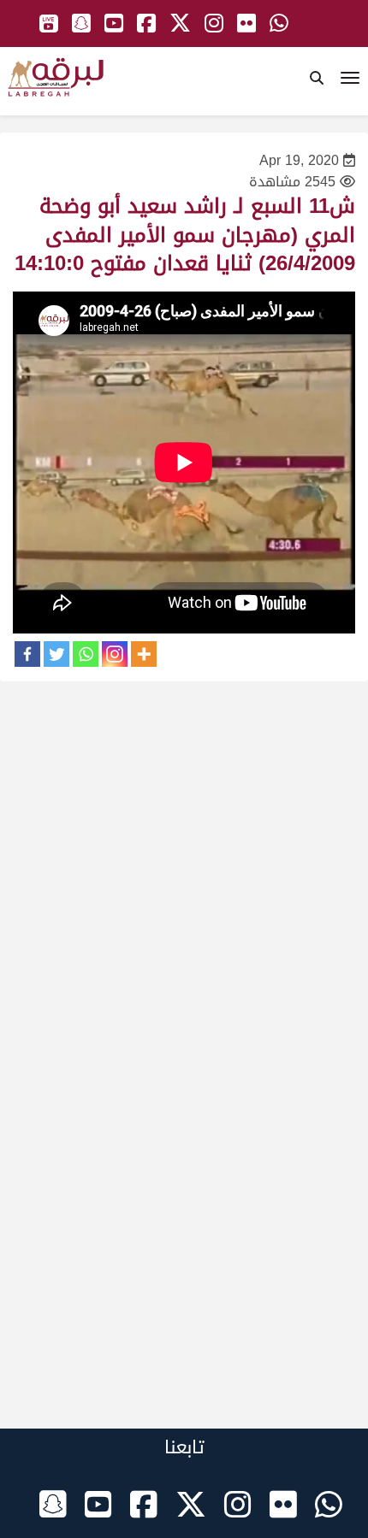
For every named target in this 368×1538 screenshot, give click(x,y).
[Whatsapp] (85, 654)
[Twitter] (56, 654)
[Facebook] (27, 654)
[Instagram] (115, 654)
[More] (144, 654)
